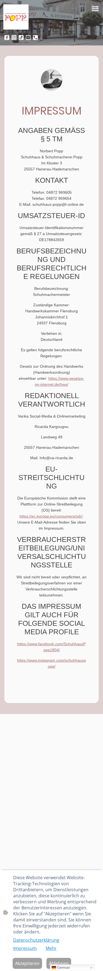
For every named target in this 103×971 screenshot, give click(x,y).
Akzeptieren (27, 963)
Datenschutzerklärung (36, 940)
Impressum (25, 948)
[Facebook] (6, 37)
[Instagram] (14, 37)
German (63, 968)
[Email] (28, 37)
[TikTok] (21, 37)
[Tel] (35, 37)
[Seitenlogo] (16, 17)
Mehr (51, 948)
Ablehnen (59, 963)
